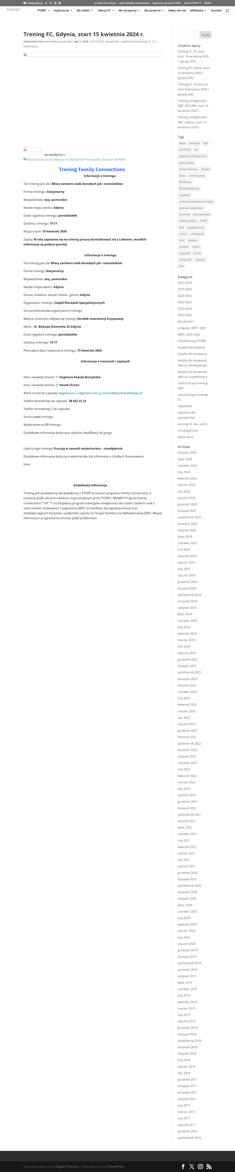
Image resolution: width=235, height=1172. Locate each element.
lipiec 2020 (185, 905)
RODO (208, 3)
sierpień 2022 (187, 756)
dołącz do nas (177, 10)
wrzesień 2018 (187, 1047)
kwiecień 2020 (187, 924)
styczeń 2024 (187, 653)
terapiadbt (184, 253)
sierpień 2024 (187, 608)
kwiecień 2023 (187, 705)
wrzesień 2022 (187, 750)
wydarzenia (61, 10)
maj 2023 (184, 698)
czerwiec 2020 (187, 911)
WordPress (116, 1166)
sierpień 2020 (187, 898)
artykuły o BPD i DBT (192, 328)
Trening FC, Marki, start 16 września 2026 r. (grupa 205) (194, 73)
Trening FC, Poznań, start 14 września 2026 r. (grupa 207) (193, 56)
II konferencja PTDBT (192, 341)
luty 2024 (184, 646)
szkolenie (184, 246)
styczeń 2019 (187, 1021)
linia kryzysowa (197, 175)
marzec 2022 (186, 782)
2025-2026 (185, 315)
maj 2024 (184, 627)
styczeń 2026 (187, 498)
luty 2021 (184, 860)
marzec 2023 (186, 711)
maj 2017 (184, 1105)
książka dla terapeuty (192, 354)
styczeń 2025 (187, 575)
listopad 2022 (187, 737)
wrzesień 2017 (187, 1092)
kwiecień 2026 (187, 478)
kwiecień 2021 (187, 847)
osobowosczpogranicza (191, 207)
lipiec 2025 (185, 537)
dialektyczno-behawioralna (193, 156)
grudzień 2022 (187, 730)
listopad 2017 (187, 1086)
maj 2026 (184, 472)
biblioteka (196, 10)
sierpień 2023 (187, 685)
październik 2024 (189, 595)
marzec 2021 (186, 853)
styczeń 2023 (187, 724)
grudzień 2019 (187, 950)
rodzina (183, 233)
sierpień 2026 (187, 453)
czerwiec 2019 (187, 989)
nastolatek (184, 195)
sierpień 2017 (187, 1099)
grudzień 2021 (187, 802)
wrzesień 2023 (187, 679)
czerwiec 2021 (187, 834)
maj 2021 (184, 840)
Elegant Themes (66, 1166)
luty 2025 (184, 569)
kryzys (182, 175)
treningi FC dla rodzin (192, 424)
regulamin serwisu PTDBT (166, 3)
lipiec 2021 (185, 827)
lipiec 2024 (185, 614)
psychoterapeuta (187, 220)
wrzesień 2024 (187, 601)
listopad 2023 (187, 666)
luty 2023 (184, 718)
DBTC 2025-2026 (189, 334)
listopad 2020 (187, 879)
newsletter (185, 406)
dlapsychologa (186, 162)
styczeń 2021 (187, 866)
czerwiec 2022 (187, 763)
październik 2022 (189, 743)
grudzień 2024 (187, 582)
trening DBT (185, 259)
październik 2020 (189, 886)
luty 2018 (184, 1073)
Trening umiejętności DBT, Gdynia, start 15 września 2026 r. (192, 122)
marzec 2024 (186, 640)
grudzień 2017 (187, 1079)
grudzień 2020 (187, 873)
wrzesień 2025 (187, 524)
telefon (196, 246)
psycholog (184, 214)
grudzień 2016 (187, 1131)
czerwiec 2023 (187, 692)
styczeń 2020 (187, 944)
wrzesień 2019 (187, 970)
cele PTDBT (185, 149)
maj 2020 (184, 918)
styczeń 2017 (187, 1125)
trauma (197, 253)
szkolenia (193, 240)
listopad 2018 (187, 1034)
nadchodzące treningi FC (136, 41)
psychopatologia (201, 214)
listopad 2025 (187, 511)
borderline (194, 143)
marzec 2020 (186, 931)
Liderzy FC (104, 10)
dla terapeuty (128, 10)
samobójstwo (197, 233)
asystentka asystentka (58, 41)
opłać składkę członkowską (134, 3)
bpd (205, 143)
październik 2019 (189, 963)
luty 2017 (184, 1118)
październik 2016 (189, 1138)
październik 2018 (189, 1041)
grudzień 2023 (187, 659)
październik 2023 (189, 672)
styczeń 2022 (187, 795)
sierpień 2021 (187, 821)
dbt (196, 149)
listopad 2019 (187, 957)
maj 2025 (184, 549)
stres (181, 240)
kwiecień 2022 (187, 776)
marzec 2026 (186, 485)
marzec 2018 (186, 1067)
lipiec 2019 (185, 983)
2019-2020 (185, 289)
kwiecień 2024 (187, 634)
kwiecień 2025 (187, 556)
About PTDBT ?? (193, 3)
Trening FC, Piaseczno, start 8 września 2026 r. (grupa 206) (194, 89)
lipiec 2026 (185, 459)
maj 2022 (184, 769)
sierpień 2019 (187, 976)
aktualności (112, 41)
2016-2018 (185, 283)
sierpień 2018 (187, 1054)
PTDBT (42, 10)
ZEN (181, 266)
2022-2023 (185, 302)
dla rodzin (83, 10)
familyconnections (188, 169)
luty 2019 (184, 1015)
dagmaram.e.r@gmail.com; (79, 393)
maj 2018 (184, 1060)
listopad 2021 (187, 808)
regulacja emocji (195, 227)
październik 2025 (189, 517)
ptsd (181, 227)
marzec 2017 (186, 1112)
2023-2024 (97, 41)
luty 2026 (184, 491)
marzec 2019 (186, 1008)
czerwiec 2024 (187, 621)
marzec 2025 (186, 562)
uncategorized (188, 430)
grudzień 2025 (187, 504)
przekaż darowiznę (105, 3)
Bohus (182, 143)
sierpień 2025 (187, 530)
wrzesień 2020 (187, 892)
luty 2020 (184, 937)
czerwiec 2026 (187, 466)
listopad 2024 (187, 588)
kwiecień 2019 (187, 1002)
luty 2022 (184, 789)
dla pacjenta (152, 10)
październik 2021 (189, 815)
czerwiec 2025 (187, 543)
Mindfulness (185, 182)
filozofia (205, 169)
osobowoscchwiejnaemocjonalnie (196, 201)
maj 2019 (184, 995)
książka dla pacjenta (191, 347)
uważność (200, 259)
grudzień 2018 (187, 1028)
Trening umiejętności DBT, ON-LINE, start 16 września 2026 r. (193, 106)
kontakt (216, 10)
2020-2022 (185, 296)
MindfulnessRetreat (189, 188)
